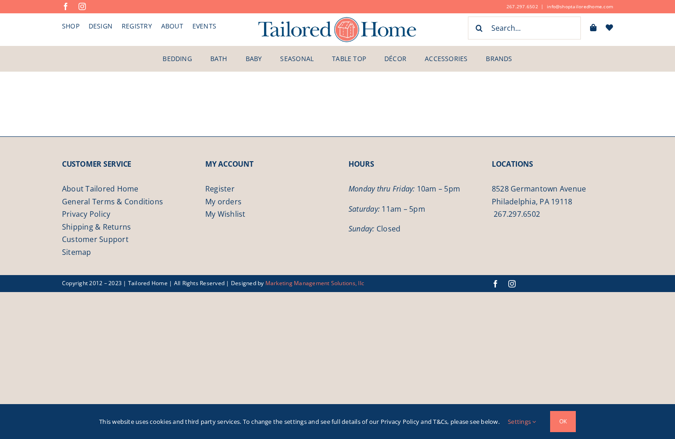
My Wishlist (225, 214)
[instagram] (82, 6)
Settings (520, 421)
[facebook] (65, 6)
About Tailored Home (100, 189)
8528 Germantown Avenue (539, 189)
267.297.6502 (522, 6)
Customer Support (95, 239)
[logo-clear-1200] (337, 20)
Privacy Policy (86, 214)
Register (220, 189)
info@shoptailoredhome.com (580, 6)
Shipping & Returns (96, 227)
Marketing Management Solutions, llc (314, 283)
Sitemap (76, 252)
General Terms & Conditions (112, 202)
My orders (223, 202)
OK (563, 421)
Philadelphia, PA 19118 (532, 202)
